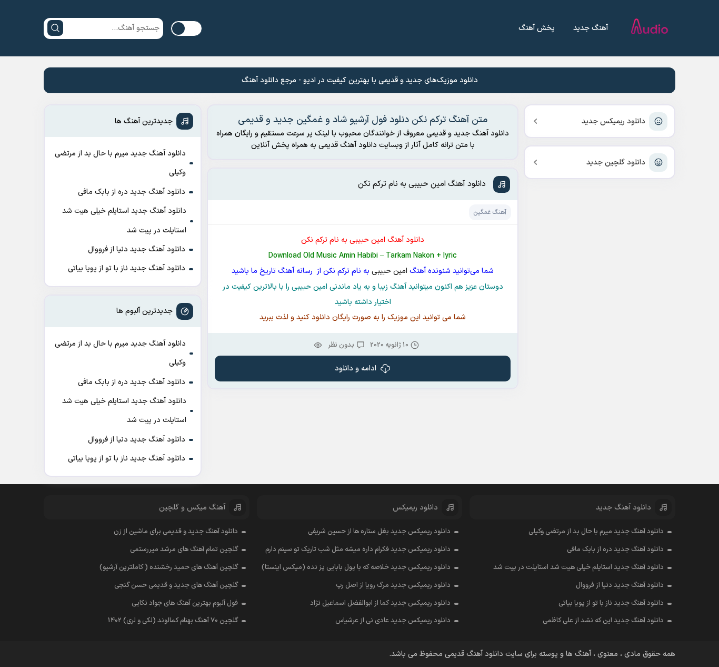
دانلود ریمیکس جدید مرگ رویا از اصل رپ (393, 585)
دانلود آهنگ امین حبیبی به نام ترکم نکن (422, 184)
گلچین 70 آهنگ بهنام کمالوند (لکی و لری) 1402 (173, 620)
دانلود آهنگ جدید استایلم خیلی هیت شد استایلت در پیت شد (124, 220)
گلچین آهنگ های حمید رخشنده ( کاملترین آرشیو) (168, 567)
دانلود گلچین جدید (615, 162)
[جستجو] (55, 28)
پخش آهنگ (536, 28)
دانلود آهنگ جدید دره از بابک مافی (131, 192)
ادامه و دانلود (355, 368)
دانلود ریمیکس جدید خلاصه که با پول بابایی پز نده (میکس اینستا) (356, 567)
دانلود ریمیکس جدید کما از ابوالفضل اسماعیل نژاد (380, 603)
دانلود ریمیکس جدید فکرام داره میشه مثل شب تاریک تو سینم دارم (358, 549)
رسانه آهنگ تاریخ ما (283, 271)
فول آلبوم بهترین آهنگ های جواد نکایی (185, 603)
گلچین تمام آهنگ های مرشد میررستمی (184, 549)
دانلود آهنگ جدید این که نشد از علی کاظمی (603, 620)
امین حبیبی (388, 271)
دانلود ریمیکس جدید (613, 121)
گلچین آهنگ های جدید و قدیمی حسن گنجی (176, 585)
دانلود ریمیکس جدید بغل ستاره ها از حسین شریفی (379, 531)
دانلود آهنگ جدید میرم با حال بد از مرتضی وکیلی (120, 163)
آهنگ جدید (590, 28)
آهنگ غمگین (489, 212)
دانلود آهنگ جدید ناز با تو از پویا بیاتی (126, 268)
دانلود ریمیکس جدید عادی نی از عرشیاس (393, 620)
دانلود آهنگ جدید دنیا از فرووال (136, 249)
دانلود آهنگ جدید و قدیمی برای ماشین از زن (176, 531)
